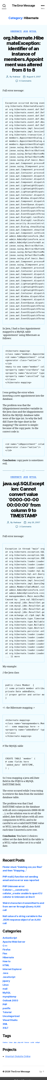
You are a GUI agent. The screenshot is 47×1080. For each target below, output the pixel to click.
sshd (32, 1042)
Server (26, 1042)
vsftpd (37, 1042)
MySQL (33, 31)
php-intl (20, 1042)
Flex (5, 953)
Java (25, 31)
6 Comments (25, 81)
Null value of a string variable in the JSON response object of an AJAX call (22, 920)
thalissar (16, 76)
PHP (5, 1004)
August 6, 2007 (34, 76)
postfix (6, 1008)
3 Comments (25, 526)
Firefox (6, 949)
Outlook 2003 (10, 1000)
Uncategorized (11, 1016)
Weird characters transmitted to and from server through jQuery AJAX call (23, 906)
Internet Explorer (12, 969)
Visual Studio (10, 1020)
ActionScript (10, 937)
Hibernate (16, 31)
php (15, 1042)
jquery (6, 981)
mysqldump (9, 996)
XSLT (5, 1028)
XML (5, 1024)
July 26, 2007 (33, 522)
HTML (6, 965)
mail (5, 988)
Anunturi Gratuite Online (17, 1056)
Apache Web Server (14, 941)
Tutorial (7, 1012)
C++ (5, 945)
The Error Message (23, 5)
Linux (6, 984)
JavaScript (9, 977)
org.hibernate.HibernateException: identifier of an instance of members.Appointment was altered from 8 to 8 (23, 54)
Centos (5, 1042)
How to (6, 961)
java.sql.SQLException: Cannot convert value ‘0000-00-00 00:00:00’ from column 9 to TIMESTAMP (23, 500)
